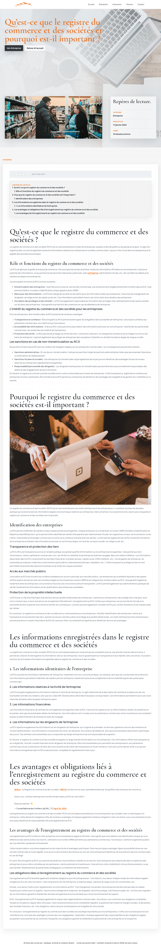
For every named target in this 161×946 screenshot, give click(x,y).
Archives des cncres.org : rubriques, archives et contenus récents (49, 943)
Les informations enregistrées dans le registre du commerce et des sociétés (48, 202)
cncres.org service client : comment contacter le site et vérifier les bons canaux (107, 943)
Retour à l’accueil (35, 48)
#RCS (63, 789)
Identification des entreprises (29, 199)
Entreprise (103, 4)
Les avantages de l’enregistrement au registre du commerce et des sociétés (50, 213)
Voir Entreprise (14, 48)
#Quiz (17, 789)
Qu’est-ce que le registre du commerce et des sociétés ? (39, 187)
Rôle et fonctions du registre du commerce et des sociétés (42, 191)
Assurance (117, 4)
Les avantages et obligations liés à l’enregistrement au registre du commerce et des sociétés (56, 209)
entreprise (93, 273)
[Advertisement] (80, 73)
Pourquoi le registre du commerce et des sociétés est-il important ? (44, 195)
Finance (129, 4)
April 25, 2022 (60, 808)
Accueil (91, 4)
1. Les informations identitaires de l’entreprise (36, 206)
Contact (141, 4)
